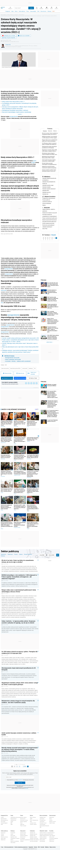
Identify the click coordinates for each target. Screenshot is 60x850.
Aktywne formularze (49, 196)
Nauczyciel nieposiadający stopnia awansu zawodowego (16, 112)
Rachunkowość (4, 818)
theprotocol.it (51, 839)
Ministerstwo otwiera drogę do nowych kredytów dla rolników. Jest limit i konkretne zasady (49, 154)
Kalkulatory (47, 176)
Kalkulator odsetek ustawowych (49, 188)
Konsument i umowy (24, 820)
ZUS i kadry (3, 821)
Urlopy (12, 821)
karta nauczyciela (5, 368)
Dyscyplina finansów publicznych (49, 221)
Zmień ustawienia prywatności (21, 847)
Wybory (44, 205)
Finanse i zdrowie (33, 824)
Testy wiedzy (13, 842)
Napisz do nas (21, 373)
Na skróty (51, 830)
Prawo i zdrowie (23, 825)
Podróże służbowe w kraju (44, 832)
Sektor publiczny (22, 11)
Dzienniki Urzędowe (24, 835)
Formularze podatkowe (53, 838)
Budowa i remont (52, 821)
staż (2, 302)
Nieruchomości (43, 11)
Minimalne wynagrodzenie (44, 834)
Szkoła (12, 834)
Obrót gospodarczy (4, 820)
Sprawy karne (22, 818)
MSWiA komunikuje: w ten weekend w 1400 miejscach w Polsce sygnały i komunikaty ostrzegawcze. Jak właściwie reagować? (50, 137)
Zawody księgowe (4, 822)
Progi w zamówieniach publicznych (49, 218)
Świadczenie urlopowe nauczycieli (49, 212)
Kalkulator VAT (32, 835)
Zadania (21, 554)
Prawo (27, 11)
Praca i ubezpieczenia (34, 820)
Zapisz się (20, 782)
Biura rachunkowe (43, 815)
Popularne (45, 130)
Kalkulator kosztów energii (47, 185)
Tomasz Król (8, 44)
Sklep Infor (22, 824)
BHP (11, 822)
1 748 (24, 766)
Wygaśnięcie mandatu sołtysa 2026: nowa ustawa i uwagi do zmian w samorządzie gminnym (49, 150)
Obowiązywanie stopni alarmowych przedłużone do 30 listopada (49, 147)
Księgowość (7, 11)
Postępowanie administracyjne (48, 198)
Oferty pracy (51, 841)
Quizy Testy (44, 228)
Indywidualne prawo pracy (15, 817)
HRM (11, 824)
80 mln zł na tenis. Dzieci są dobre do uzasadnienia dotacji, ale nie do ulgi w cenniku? (50, 134)
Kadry (12, 11)
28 (52, 238)
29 (54, 238)
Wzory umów (51, 836)
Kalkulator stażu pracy (34, 838)
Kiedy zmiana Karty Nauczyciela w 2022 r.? (13, 101)
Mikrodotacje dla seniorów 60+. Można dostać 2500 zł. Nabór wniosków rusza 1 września (48, 157)
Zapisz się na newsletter (33, 373)
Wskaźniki (47, 207)
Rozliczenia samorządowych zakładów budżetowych (48, 226)
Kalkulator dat (45, 194)
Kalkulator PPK (45, 190)
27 (49, 238)
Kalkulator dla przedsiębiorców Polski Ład (48, 182)
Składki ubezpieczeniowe (44, 835)
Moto (38, 11)
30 (56, 238)
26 (47, 238)
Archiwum (51, 834)
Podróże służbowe (43, 836)
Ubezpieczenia (13, 820)
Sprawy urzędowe (23, 821)
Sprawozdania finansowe (44, 825)
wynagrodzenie (13, 116)
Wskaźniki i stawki (43, 830)
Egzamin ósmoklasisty (15, 841)
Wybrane (55, 130)
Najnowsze (50, 130)
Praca (21, 822)
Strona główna (3, 14)
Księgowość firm (4, 815)
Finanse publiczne (46, 199)
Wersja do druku (8, 373)
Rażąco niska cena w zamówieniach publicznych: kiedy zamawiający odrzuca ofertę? (49, 140)
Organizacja (10, 554)
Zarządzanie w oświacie (15, 838)
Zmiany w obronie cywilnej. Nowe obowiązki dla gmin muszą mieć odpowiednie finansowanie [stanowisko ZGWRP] (49, 170)
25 (45, 238)
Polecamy (43, 381)
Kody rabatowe (52, 835)
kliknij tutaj (26, 788)
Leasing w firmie (33, 822)
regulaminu (20, 779)
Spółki (31, 818)
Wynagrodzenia (13, 818)
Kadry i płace (3, 838)
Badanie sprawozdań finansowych (49, 219)
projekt (33, 162)
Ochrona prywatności (9, 847)
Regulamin (31, 847)
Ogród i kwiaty (52, 822)
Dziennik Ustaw (23, 832)
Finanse (16, 554)
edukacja (31, 368)
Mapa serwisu (53, 847)
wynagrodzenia (8, 268)
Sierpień (53, 235)
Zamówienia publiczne (47, 201)
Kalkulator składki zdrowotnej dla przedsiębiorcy (49, 179)
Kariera (35, 847)
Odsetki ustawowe (43, 838)
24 (43, 238)
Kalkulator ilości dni (46, 192)
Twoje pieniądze (33, 11)
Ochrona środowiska (46, 203)
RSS (39, 847)
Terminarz (47, 235)
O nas (2, 847)
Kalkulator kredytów (46, 187)
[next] (28, 766)
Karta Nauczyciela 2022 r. (15, 368)
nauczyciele (24, 368)
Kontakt (42, 847)
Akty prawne (22, 830)
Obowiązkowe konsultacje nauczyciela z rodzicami (15, 110)
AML (40, 827)
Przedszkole (13, 832)
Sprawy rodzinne (23, 817)
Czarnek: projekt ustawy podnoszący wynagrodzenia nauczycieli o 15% (20, 338)
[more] (34, 368)
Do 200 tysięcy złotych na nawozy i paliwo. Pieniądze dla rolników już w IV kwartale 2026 (49, 144)
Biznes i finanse (33, 817)
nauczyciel (3, 290)
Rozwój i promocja (28, 554)
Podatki (2, 817)
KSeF (53, 11)
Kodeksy (21, 841)
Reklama (47, 847)
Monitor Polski (22, 834)
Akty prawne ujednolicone (25, 839)
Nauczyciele (21, 14)
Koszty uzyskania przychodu (48, 223)
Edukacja (49, 11)
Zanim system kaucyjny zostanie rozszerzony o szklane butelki (49, 160)
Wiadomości (3, 554)
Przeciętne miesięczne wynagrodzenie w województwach (49, 215)
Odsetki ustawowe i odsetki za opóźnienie (48, 210)
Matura (12, 839)
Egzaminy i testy (14, 836)
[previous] (12, 766)
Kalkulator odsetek (33, 836)
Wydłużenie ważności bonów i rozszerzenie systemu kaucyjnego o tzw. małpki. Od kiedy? (49, 167)
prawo (34, 160)
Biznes (16, 11)
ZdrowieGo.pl (51, 832)
